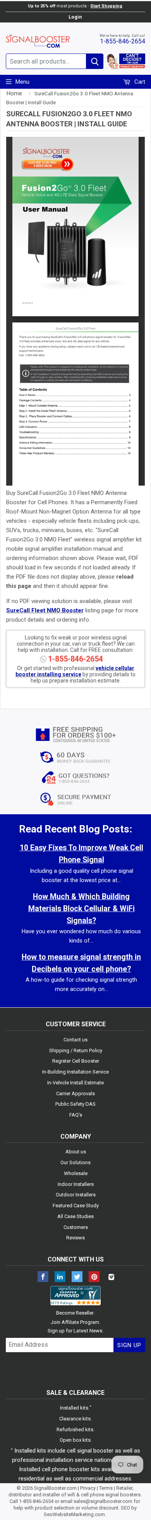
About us (75, 1152)
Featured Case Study (76, 1205)
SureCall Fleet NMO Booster (45, 610)
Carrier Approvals (75, 1093)
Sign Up (129, 1345)
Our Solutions (75, 1162)
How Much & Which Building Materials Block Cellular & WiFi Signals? (81, 908)
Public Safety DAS (75, 1104)
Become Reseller (75, 1313)
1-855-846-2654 (122, 41)
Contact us (75, 1040)
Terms (106, 1488)
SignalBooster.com (55, 1488)
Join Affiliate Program (75, 1322)
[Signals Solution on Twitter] (77, 1277)
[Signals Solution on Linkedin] (60, 1277)
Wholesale (76, 1173)
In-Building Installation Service (75, 1072)
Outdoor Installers (76, 1195)
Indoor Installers (76, 1184)
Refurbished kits (75, 1429)
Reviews (75, 1238)
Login (75, 17)
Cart (139, 81)
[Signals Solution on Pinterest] (94, 1277)
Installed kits (74, 1408)
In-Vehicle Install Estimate (75, 1083)
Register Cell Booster (75, 1061)
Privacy (88, 1488)
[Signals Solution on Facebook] (43, 1277)
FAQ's (75, 1115)
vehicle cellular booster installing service (74, 671)
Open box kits (75, 1440)
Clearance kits (75, 1419)
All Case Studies (75, 1216)
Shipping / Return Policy (75, 1050)
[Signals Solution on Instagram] (111, 1277)
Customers (75, 1227)
